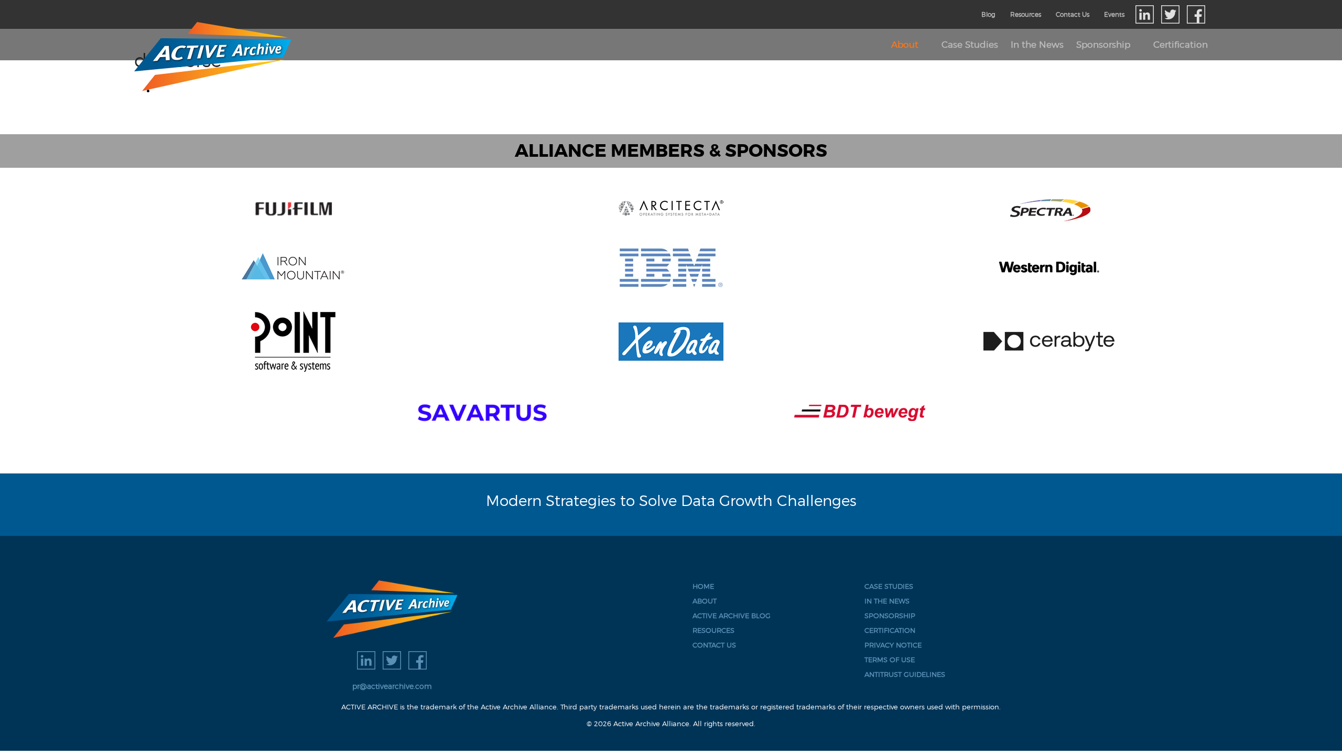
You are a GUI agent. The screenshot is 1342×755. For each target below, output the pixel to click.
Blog (988, 14)
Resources (1025, 14)
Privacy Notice (893, 645)
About (904, 44)
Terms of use (889, 659)
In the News (1037, 44)
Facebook (1196, 14)
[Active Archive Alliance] (392, 609)
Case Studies (969, 44)
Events (1114, 14)
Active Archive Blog (731, 615)
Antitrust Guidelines (904, 674)
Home (703, 586)
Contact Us (1072, 14)
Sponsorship (1103, 44)
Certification (1180, 44)
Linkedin (1144, 14)
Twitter (1170, 14)
